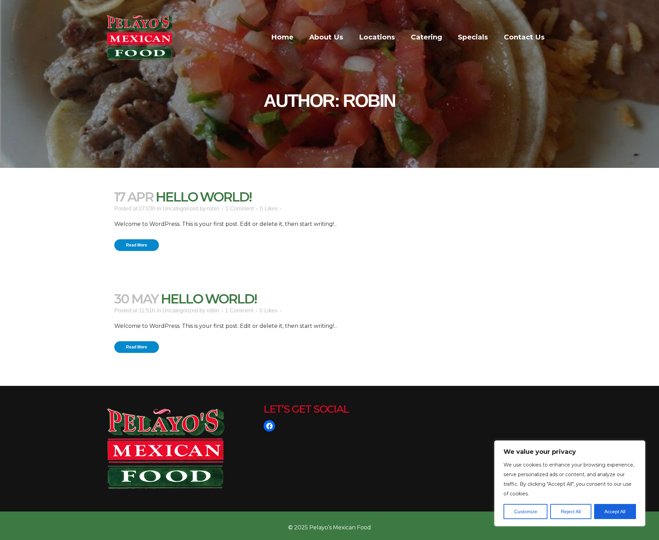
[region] (569, 483)
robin (213, 208)
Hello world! (203, 197)
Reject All (571, 511)
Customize (525, 511)
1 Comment (240, 208)
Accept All (614, 511)
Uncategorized (180, 208)
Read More (136, 245)
